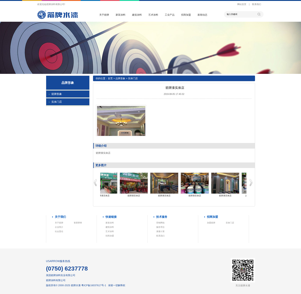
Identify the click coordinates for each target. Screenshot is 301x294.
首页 (110, 78)
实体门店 (56, 101)
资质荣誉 (78, 223)
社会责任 (59, 231)
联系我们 (256, 4)
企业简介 (59, 227)
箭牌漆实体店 (103, 195)
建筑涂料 (137, 14)
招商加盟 (186, 14)
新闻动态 (202, 14)
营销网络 (160, 223)
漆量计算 (160, 231)
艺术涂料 (153, 14)
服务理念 (160, 227)
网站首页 (241, 4)
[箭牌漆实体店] (103, 183)
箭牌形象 (56, 93)
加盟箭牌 (211, 223)
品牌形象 (120, 78)
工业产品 (170, 14)
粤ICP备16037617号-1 (93, 285)
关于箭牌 (104, 14)
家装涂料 (120, 14)
